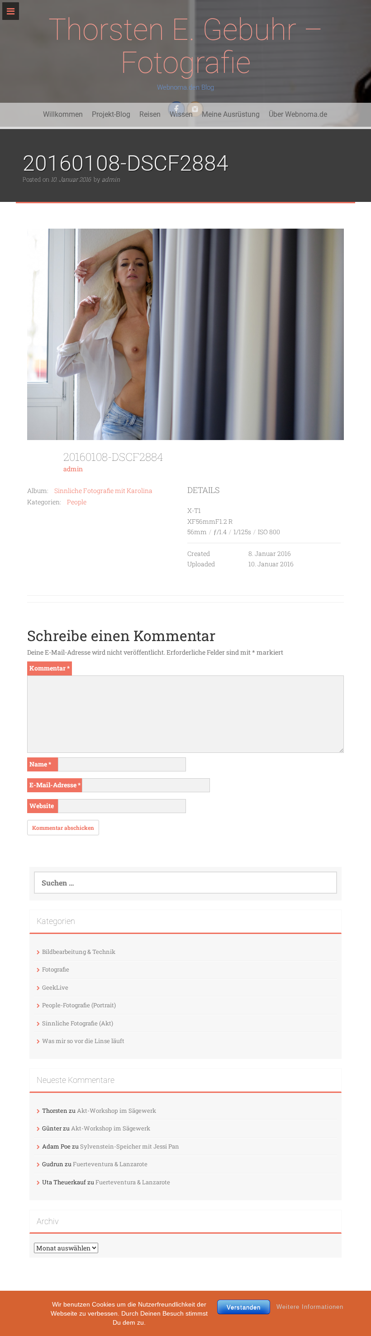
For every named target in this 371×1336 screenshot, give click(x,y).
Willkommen (63, 114)
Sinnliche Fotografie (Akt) (77, 1023)
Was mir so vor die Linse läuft (83, 1041)
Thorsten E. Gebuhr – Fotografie (185, 46)
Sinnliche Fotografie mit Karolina (103, 490)
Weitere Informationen (309, 1306)
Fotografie (55, 969)
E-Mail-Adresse (55, 785)
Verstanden (244, 1307)
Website (41, 805)
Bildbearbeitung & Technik (78, 952)
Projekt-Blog (111, 114)
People (76, 502)
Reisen (150, 114)
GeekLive (55, 987)
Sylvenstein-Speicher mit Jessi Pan (129, 1146)
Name (40, 764)
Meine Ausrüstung (231, 114)
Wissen (181, 114)
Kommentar (49, 668)
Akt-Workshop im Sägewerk (116, 1110)
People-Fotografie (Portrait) (79, 1005)
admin (111, 179)
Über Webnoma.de (298, 114)
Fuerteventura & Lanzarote (110, 1164)
